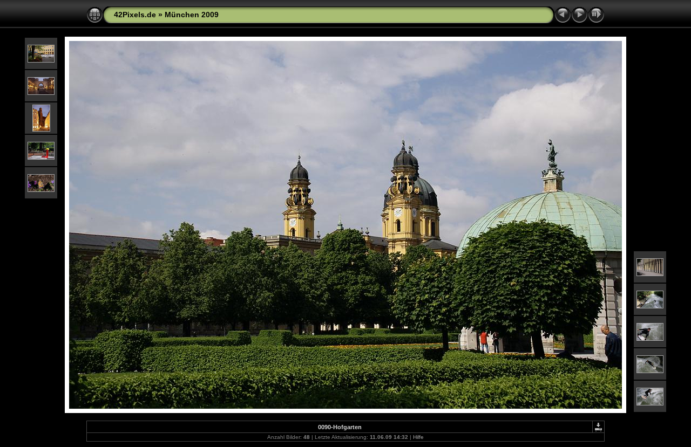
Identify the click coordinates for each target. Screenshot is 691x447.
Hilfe (418, 437)
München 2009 (192, 14)
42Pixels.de (135, 14)
